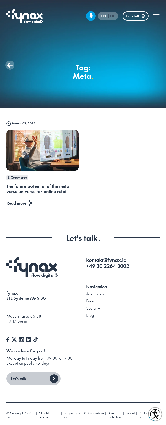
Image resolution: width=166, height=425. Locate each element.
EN (104, 16)
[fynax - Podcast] (91, 16)
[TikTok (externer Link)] (35, 339)
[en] (24, 16)
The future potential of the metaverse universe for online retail (38, 189)
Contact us (144, 415)
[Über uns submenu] (103, 293)
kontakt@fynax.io (106, 259)
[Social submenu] (99, 308)
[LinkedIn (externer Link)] (28, 339)
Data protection (114, 415)
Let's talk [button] (18, 378)
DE (112, 16)
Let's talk (133, 15)
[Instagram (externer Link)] (21, 339)
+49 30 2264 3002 (107, 266)
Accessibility (96, 413)
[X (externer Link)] (14, 339)
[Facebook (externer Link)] (7, 339)
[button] (9, 65)
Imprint (130, 413)
